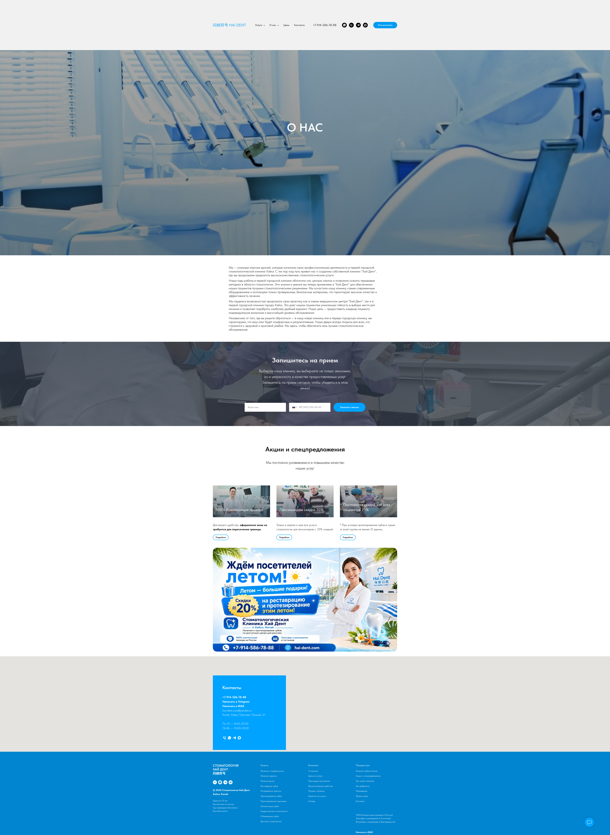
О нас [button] (273, 25)
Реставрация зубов (269, 786)
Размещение (361, 791)
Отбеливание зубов (270, 816)
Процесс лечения (316, 791)
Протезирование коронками (274, 801)
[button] (385, 25)
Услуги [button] (259, 25)
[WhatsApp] (344, 25)
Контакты (299, 25)
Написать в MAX (233, 706)
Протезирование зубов (271, 796)
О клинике (313, 771)
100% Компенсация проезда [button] (239, 509)
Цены (286, 25)
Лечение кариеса (269, 776)
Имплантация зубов (270, 806)
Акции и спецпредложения (368, 776)
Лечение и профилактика (272, 771)
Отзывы (311, 801)
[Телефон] (351, 25)
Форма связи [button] (362, 796)
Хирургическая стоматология (274, 811)
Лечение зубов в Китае (366, 771)
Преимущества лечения (319, 781)
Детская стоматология (271, 821)
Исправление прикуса (271, 791)
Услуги (264, 765)
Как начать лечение (365, 781)
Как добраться (362, 786)
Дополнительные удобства (320, 786)
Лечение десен (268, 781)
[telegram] (358, 25)
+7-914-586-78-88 (324, 25)
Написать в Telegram (236, 701)
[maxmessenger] (365, 25)
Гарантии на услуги (317, 796)
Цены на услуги (315, 776)
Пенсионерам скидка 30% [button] (302, 509)
